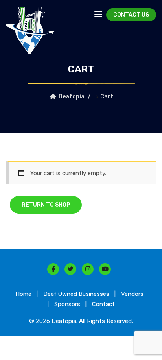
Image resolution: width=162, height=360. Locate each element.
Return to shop (46, 204)
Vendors (132, 293)
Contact (103, 304)
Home (23, 293)
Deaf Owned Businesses (76, 293)
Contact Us (131, 14)
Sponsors (67, 304)
